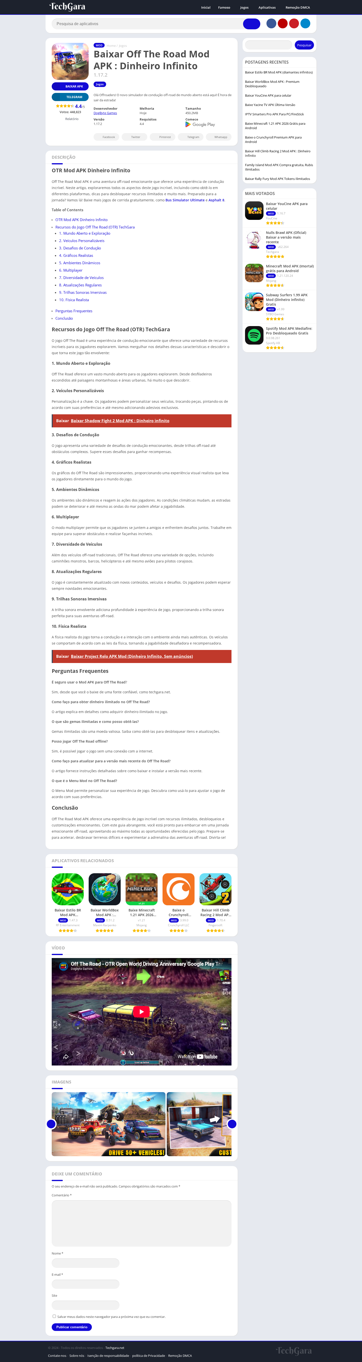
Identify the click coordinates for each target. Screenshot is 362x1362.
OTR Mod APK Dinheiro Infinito (81, 219)
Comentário (62, 1195)
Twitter (135, 137)
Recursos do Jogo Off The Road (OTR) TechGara (95, 227)
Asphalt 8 (216, 200)
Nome (57, 1253)
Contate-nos (57, 1355)
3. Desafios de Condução (80, 247)
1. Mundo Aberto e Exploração (84, 233)
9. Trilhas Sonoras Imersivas (83, 292)
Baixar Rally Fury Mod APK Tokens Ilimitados (277, 178)
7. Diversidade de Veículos (81, 277)
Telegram (193, 137)
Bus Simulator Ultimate (185, 200)
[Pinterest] (294, 23)
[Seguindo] (232, 1124)
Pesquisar (304, 45)
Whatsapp (220, 137)
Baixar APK (74, 86)
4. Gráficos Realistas (76, 255)
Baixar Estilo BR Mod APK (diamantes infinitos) (279, 72)
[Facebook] (271, 23)
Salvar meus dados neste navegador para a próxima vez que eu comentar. (111, 1316)
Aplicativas (267, 7)
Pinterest (165, 137)
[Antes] (51, 1124)
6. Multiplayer (70, 270)
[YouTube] (283, 23)
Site (54, 1295)
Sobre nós (76, 1355)
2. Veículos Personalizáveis (81, 240)
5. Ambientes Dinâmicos (79, 262)
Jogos (244, 7)
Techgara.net (114, 1347)
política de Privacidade (148, 1355)
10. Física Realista (74, 299)
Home (111, 45)
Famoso (224, 7)
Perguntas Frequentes (73, 310)
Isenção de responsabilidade (108, 1355)
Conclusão (64, 318)
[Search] (251, 23)
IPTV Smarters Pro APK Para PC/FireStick (274, 114)
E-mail (57, 1274)
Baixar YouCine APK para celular (268, 95)
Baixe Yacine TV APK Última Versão (270, 105)
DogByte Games (105, 113)
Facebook (109, 137)
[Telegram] (305, 23)
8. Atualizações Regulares (80, 284)
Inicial (206, 7)
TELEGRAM (74, 97)
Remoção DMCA (298, 7)
